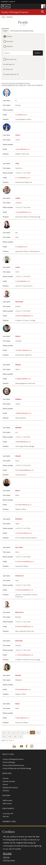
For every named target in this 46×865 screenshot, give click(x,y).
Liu (16, 232)
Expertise (9, 46)
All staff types (7, 64)
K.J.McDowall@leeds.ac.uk (24, 655)
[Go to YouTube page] (21, 746)
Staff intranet (7, 800)
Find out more (9, 860)
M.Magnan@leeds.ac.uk (23, 378)
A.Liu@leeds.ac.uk (21, 246)
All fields (9, 36)
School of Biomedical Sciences (13, 765)
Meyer (17, 703)
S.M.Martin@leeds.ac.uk (23, 504)
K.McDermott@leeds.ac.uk (24, 590)
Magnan (18, 364)
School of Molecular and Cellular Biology (17, 768)
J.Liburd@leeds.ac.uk (22, 149)
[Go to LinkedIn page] (14, 746)
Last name (9, 41)
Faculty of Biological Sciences (14, 12)
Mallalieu (18, 399)
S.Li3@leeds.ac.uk (21, 114)
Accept (7, 853)
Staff (5, 31)
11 (38, 732)
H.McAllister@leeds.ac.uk (23, 533)
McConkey (19, 547)
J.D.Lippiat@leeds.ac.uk (23, 212)
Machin (17, 336)
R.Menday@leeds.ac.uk (23, 689)
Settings (6, 857)
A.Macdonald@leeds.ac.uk (24, 315)
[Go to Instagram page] (31, 746)
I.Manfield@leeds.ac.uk (23, 441)
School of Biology (9, 762)
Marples (18, 456)
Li (16, 100)
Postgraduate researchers (21, 31)
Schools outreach (9, 781)
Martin (17, 490)
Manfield (18, 427)
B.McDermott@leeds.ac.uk (24, 626)
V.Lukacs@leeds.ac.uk (22, 281)
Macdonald (19, 301)
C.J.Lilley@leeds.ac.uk (22, 177)
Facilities (6, 790)
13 (9, 736)
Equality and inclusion (10, 787)
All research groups (9, 74)
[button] (42, 12)
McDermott (19, 576)
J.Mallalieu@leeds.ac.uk (23, 413)
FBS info (6, 816)
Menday (18, 675)
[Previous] (4, 732)
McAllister (18, 519)
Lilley (17, 163)
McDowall (18, 640)
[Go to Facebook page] (26, 746)
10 (32, 732)
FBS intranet (7, 803)
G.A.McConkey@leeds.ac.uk (24, 561)
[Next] (20, 736)
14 (15, 736)
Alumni (5, 784)
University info (8, 813)
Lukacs (17, 267)
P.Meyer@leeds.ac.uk (22, 718)
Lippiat (17, 198)
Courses (5, 778)
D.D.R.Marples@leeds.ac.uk (24, 470)
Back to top (7, 740)
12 (4, 736)
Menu (7, 6)
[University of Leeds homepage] (43, 6)
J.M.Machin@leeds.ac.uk (23, 350)
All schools (6, 69)
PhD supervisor (11, 59)
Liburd (17, 135)
